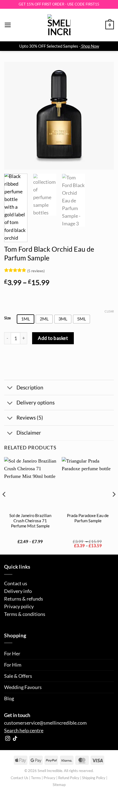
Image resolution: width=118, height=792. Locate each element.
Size (7, 318)
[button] (8, 25)
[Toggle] (10, 388)
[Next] (105, 116)
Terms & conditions (24, 614)
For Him (12, 665)
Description (29, 387)
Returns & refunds (23, 599)
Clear (109, 311)
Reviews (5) (29, 417)
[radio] (25, 319)
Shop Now (90, 46)
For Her (12, 653)
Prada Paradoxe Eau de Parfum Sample (88, 518)
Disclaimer (28, 432)
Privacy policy (19, 606)
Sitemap (59, 784)
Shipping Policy (93, 778)
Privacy (49, 778)
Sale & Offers (18, 676)
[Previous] (13, 116)
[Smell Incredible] (59, 25)
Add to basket (53, 338)
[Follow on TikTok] (15, 739)
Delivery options (35, 402)
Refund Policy (68, 778)
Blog (9, 698)
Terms (36, 778)
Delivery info (18, 591)
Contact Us (19, 778)
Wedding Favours (23, 687)
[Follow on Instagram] (7, 739)
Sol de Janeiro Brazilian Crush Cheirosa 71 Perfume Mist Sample (30, 521)
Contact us (15, 583)
